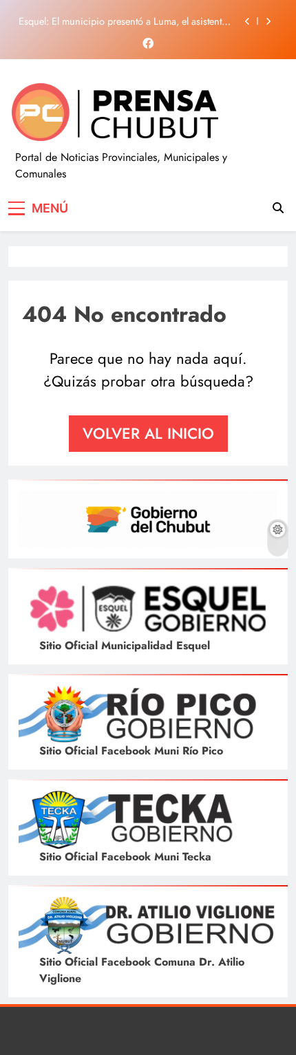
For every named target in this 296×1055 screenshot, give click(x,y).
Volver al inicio (148, 433)
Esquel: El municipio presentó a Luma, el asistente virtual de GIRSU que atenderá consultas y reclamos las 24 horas (125, 21)
